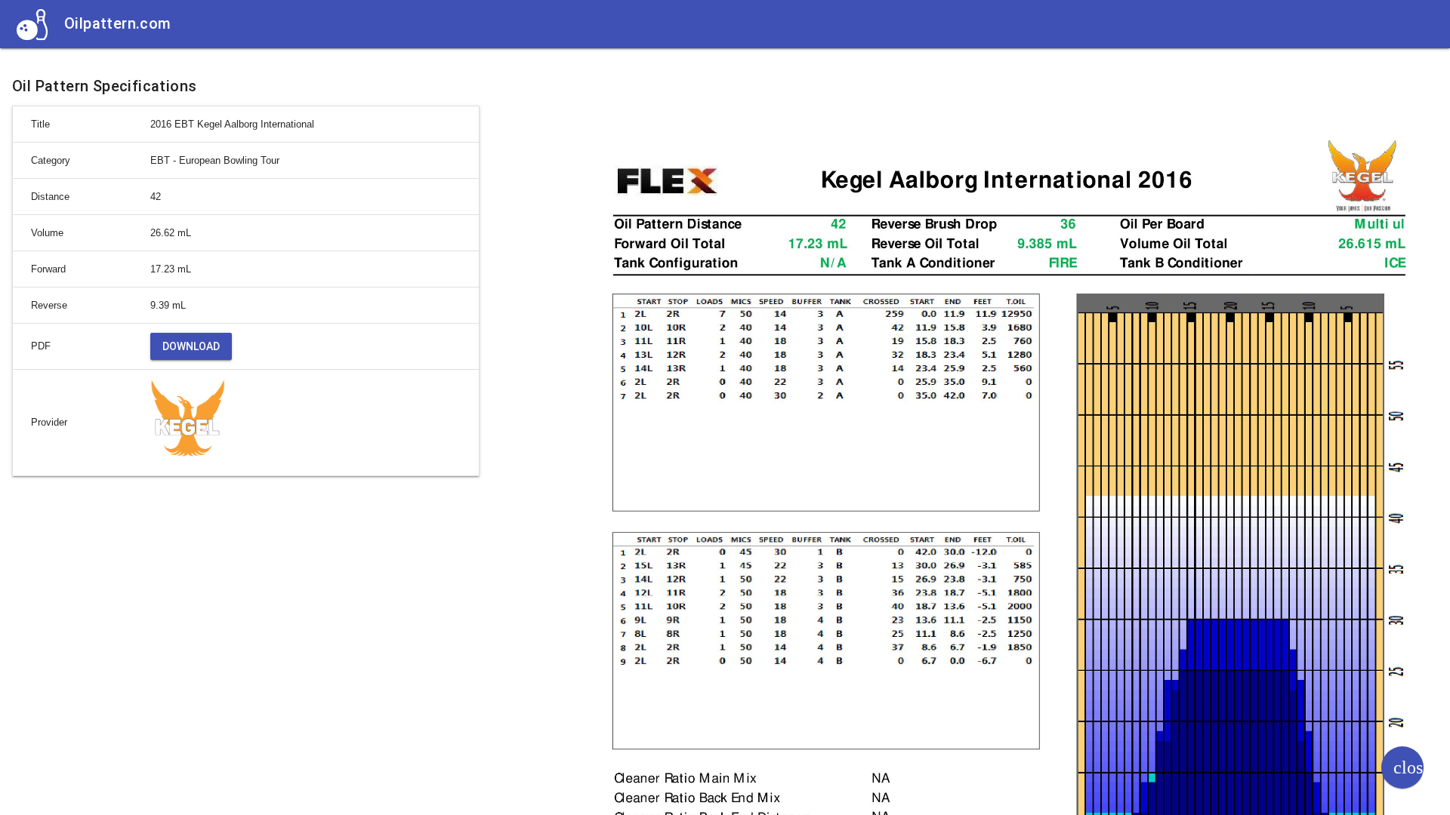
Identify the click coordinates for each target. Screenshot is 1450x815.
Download (191, 346)
